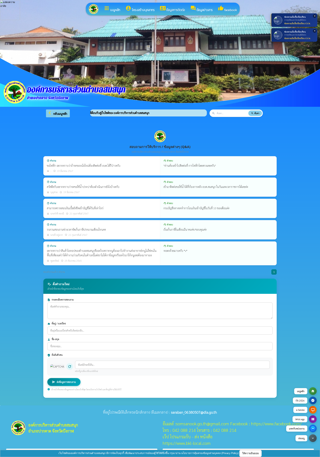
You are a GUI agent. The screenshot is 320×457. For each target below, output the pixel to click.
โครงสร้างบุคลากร (140, 8)
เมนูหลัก (112, 8)
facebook (227, 8)
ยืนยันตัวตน (54, 355)
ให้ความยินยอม (250, 453)
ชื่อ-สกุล (53, 339)
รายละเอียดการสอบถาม (60, 299)
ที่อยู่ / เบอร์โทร (56, 323)
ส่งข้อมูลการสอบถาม (64, 382)
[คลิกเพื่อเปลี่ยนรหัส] (57, 366)
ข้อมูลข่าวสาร (201, 8)
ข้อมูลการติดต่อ (172, 8)
